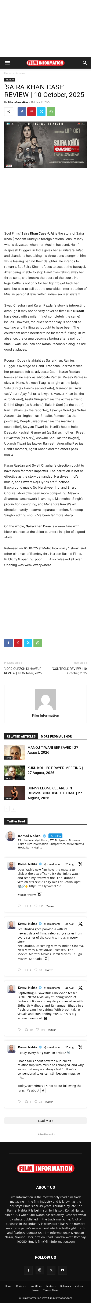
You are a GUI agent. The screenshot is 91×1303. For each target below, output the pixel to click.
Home (7, 73)
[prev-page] (7, 808)
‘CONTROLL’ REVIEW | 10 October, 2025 (69, 671)
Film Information (18, 102)
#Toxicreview (27, 895)
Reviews (20, 73)
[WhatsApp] (51, 111)
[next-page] (13, 808)
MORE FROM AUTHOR (56, 736)
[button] (7, 63)
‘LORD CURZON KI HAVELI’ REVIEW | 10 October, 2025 (22, 671)
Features (51, 1286)
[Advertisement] (45, 28)
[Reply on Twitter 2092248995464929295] (20, 1029)
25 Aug (69, 924)
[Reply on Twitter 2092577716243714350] (20, 906)
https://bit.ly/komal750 (45, 886)
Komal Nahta (27, 864)
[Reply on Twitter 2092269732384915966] (20, 970)
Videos (79, 1286)
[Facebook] (22, 111)
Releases (65, 1286)
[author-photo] (45, 709)
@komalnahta (52, 864)
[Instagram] (40, 1270)
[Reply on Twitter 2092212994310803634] (20, 1101)
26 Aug (69, 864)
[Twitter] (41, 111)
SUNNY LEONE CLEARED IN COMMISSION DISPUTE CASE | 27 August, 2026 (55, 793)
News (8, 757)
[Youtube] (62, 1270)
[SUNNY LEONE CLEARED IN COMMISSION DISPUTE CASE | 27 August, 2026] (14, 793)
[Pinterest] (31, 111)
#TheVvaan (59, 993)
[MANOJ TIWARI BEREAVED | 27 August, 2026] (14, 752)
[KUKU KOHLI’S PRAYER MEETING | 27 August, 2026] (14, 772)
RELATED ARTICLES (21, 736)
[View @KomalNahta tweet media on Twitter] (39, 894)
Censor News (51, 1290)
